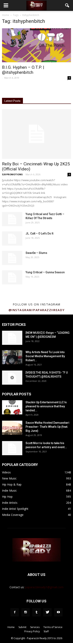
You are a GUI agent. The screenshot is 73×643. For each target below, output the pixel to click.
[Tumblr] (36, 612)
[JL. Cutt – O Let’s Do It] (12, 238)
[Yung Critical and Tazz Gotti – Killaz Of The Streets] (12, 219)
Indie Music (9, 490)
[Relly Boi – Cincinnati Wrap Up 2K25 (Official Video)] (36, 134)
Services (35, 627)
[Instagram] (25, 612)
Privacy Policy (32, 631)
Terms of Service (52, 627)
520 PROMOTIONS (12, 174)
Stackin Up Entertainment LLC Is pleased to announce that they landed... (46, 406)
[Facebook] (15, 612)
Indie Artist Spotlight (15, 509)
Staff (46, 631)
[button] (67, 5)
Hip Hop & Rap (11, 484)
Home (5, 15)
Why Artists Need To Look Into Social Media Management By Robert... (45, 356)
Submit (22, 627)
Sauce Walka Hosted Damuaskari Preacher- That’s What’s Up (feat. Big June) (47, 426)
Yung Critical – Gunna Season (45, 272)
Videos (6, 472)
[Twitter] (47, 612)
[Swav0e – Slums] (12, 258)
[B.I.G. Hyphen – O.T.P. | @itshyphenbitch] (36, 45)
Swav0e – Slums (36, 252)
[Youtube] (58, 612)
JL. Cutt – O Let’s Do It (39, 233)
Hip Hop (7, 496)
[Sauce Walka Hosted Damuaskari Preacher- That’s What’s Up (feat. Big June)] (12, 428)
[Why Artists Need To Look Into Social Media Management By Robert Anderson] (12, 357)
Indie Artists (9, 503)
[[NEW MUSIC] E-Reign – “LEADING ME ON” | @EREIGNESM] (12, 338)
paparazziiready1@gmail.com (44, 587)
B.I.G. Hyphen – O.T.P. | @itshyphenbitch (23, 70)
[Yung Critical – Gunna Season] (12, 277)
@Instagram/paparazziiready (37, 310)
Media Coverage (13, 515)
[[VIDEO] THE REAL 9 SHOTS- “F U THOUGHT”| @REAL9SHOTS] (12, 378)
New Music (9, 478)
